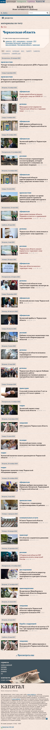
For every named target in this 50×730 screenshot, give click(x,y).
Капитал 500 (40, 1)
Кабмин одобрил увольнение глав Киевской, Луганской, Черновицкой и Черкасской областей (34, 487)
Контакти (4, 669)
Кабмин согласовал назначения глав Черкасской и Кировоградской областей (34, 337)
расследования (11, 45)
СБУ (34, 41)
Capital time (31, 1)
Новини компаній (6, 665)
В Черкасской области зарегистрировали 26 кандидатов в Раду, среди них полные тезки (34, 179)
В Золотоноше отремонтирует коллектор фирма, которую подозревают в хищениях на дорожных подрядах (32, 162)
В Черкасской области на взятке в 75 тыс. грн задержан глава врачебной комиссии (34, 629)
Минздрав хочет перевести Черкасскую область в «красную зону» (33, 109)
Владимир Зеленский (13, 43)
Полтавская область (24, 45)
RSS (5, 27)
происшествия (27, 43)
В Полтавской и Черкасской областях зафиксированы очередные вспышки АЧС (31, 610)
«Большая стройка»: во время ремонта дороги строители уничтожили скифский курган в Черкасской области (33, 199)
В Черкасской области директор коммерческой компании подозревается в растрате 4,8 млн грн (33, 575)
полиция (29, 41)
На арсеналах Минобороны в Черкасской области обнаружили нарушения (33, 593)
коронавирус (21, 41)
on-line (2, 1)
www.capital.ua (31, 694)
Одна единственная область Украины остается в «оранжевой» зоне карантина (33, 216)
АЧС (14, 41)
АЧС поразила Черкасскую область (34, 426)
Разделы (9, 18)
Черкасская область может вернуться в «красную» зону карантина (31, 251)
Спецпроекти (21, 1)
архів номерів (11, 1)
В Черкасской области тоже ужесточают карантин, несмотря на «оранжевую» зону (34, 285)
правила (4, 671)
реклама (4, 667)
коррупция (36, 45)
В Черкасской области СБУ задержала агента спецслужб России (31, 557)
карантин (9, 41)
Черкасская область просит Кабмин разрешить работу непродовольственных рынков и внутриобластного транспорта (34, 374)
